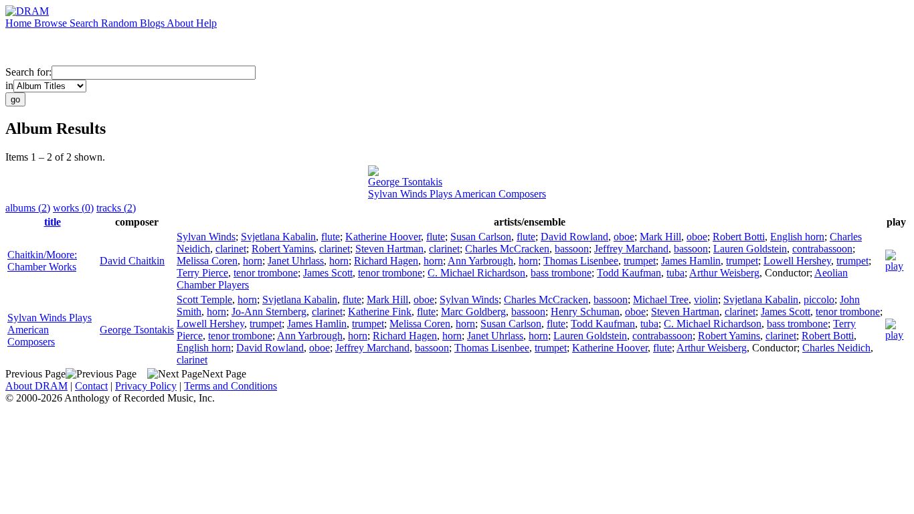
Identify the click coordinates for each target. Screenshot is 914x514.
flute (330, 236)
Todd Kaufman (629, 272)
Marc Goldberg (473, 311)
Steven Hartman (389, 248)
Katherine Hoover (383, 236)
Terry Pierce (202, 272)
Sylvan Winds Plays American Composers (457, 193)
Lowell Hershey (797, 260)
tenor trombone (266, 272)
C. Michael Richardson (476, 272)
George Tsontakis (405, 181)
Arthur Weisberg (724, 272)
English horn (797, 236)
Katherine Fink (380, 311)
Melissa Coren (207, 260)
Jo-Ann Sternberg (269, 311)
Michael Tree (661, 299)
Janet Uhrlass (296, 260)
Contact (91, 386)
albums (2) (27, 207)
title (52, 222)
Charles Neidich (836, 347)
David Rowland (574, 236)
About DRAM (36, 386)
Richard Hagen (386, 260)
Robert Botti (739, 236)
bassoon (572, 248)
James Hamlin (691, 260)
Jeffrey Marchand (631, 248)
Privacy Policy (146, 386)
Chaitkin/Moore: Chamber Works (42, 260)
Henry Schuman (585, 311)
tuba (675, 272)
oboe (624, 236)
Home (19, 23)
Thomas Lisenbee (580, 260)
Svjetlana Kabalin (278, 236)
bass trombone (561, 272)
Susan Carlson (480, 236)
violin (706, 299)
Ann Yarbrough (480, 260)
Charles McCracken (507, 248)
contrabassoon (822, 248)
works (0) (73, 207)
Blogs (153, 23)
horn (252, 260)
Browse (52, 23)
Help (206, 23)
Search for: (28, 72)
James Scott (328, 272)
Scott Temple (204, 299)
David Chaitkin (132, 260)
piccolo (819, 299)
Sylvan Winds (206, 236)
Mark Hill (660, 236)
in (9, 85)
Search (85, 23)
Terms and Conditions (230, 386)
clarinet (230, 248)
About (181, 23)
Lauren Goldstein (750, 248)
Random (120, 23)
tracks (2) (116, 207)
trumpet (640, 260)
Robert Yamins (283, 248)
